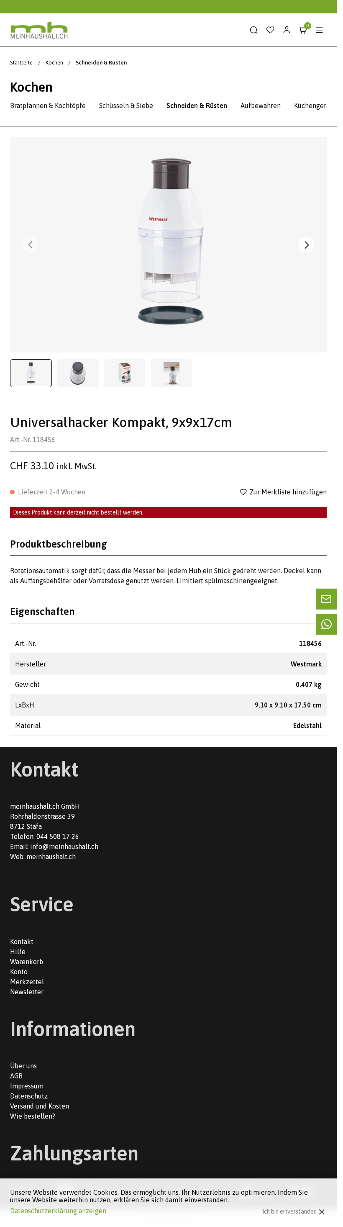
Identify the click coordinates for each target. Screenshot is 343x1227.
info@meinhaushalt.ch (64, 846)
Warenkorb (26, 961)
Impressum (27, 1086)
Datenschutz (29, 1096)
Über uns (23, 1066)
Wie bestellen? (32, 1116)
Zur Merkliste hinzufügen (288, 492)
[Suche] (253, 30)
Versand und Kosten (39, 1106)
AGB (16, 1076)
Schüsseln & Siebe (126, 105)
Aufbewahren (261, 105)
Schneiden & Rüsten (196, 105)
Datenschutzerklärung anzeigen (58, 1210)
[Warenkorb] (302, 30)
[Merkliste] (270, 30)
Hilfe (18, 951)
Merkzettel (27, 981)
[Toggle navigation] (319, 30)
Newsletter (27, 991)
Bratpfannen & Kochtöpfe (48, 105)
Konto (19, 971)
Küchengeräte (315, 105)
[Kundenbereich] (286, 30)
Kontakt (21, 941)
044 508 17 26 (57, 836)
